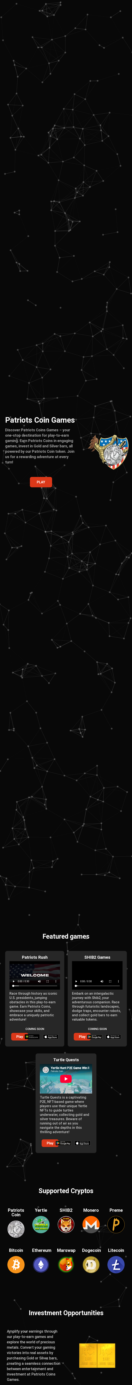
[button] (19, 1036)
